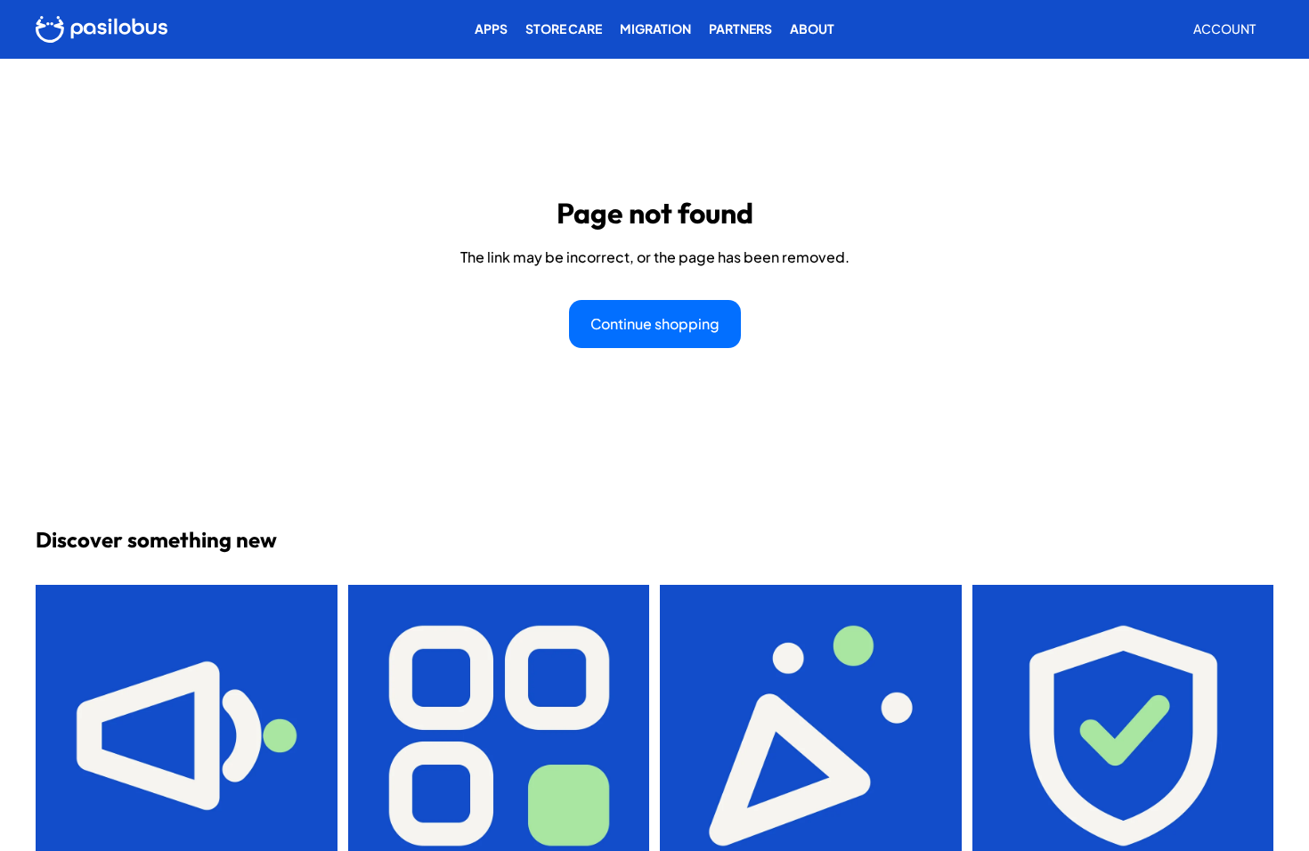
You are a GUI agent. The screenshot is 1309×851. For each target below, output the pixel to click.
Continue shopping (655, 323)
